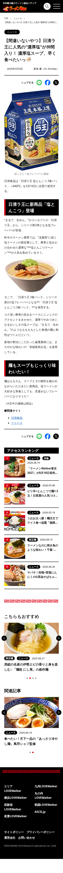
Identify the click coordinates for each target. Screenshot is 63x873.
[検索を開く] (47, 6)
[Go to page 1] (27, 678)
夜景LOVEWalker (15, 816)
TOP (6, 18)
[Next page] (58, 638)
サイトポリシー (14, 832)
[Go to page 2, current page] (30, 678)
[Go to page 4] (35, 678)
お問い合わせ (26, 838)
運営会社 (9, 838)
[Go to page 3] (33, 678)
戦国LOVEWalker (46, 805)
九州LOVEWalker (46, 786)
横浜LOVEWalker (15, 798)
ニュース (17, 18)
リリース (16, 423)
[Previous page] (4, 638)
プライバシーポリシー (41, 832)
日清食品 (16, 418)
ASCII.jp (40, 812)
